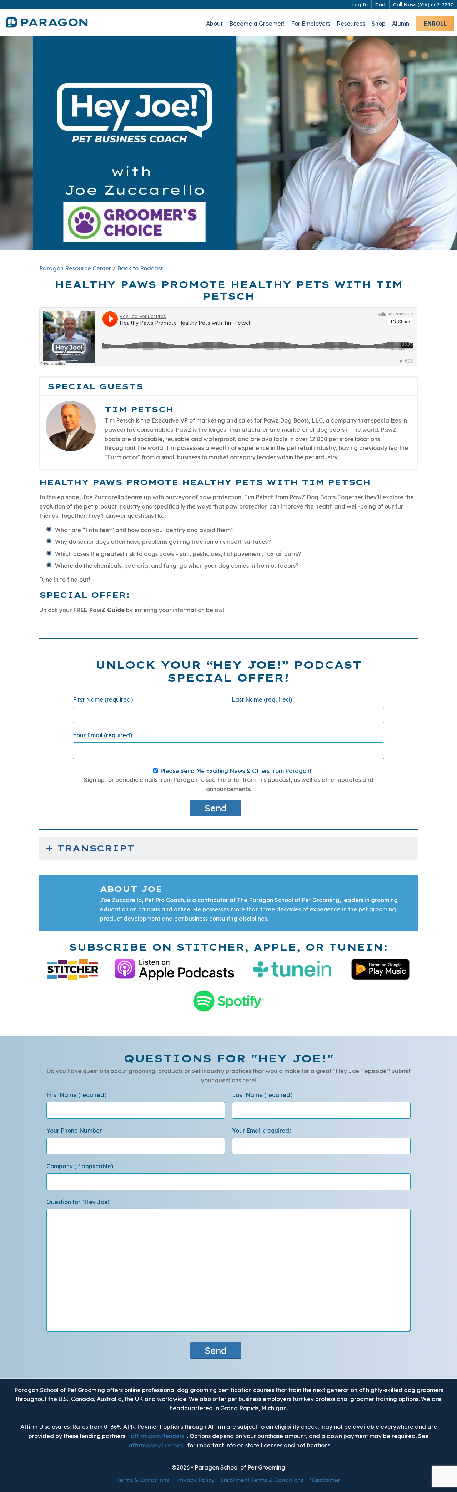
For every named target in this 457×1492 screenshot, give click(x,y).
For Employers (310, 23)
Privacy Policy (195, 1479)
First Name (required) (103, 699)
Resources (351, 23)
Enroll (435, 23)
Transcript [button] (96, 848)
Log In (359, 4)
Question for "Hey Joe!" (79, 1201)
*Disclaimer (324, 1479)
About (214, 23)
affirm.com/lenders (157, 1436)
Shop (379, 23)
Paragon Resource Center (75, 268)
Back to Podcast (140, 268)
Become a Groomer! (257, 23)
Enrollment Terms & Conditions (261, 1479)
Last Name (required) (262, 699)
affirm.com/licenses (156, 1445)
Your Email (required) (102, 735)
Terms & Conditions (143, 1479)
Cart (380, 4)
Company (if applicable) (79, 1166)
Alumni (401, 23)
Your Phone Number (74, 1130)
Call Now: (423, 4)
